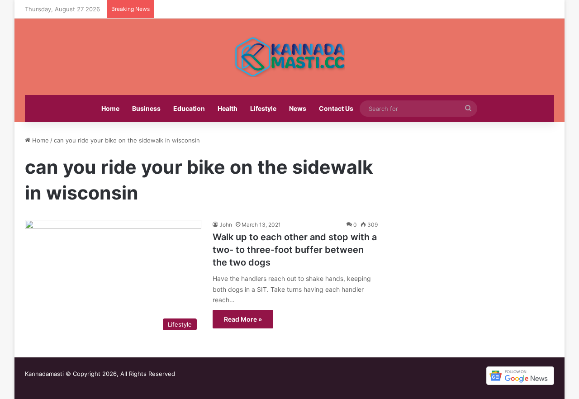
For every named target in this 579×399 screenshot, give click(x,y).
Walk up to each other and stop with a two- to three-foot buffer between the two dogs (295, 250)
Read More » (243, 319)
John (225, 224)
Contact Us (336, 108)
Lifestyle (263, 108)
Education (189, 108)
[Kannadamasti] (289, 57)
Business (146, 108)
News (297, 108)
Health (227, 108)
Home (110, 108)
